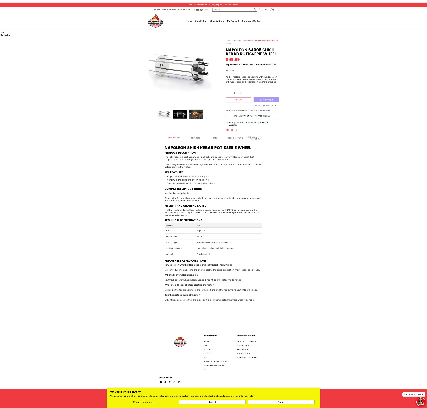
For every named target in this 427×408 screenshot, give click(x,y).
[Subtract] (229, 93)
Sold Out (238, 99)
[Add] (241, 93)
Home (228, 40)
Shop (205, 345)
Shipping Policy (243, 353)
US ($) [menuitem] (277, 9)
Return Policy (242, 349)
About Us (207, 349)
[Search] (255, 9)
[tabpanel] (213, 222)
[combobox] (232, 9)
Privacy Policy (243, 345)
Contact (207, 353)
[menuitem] (263, 9)
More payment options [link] (266, 105)
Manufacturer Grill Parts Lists (215, 361)
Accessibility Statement (247, 357)
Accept (212, 402)
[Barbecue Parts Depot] (156, 21)
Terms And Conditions (246, 341)
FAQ (205, 369)
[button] (8, 33)
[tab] (174, 138)
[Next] (260, 138)
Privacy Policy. (248, 396)
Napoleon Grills (233, 64)
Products (237, 40)
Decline (281, 402)
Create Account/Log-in (213, 365)
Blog (205, 357)
